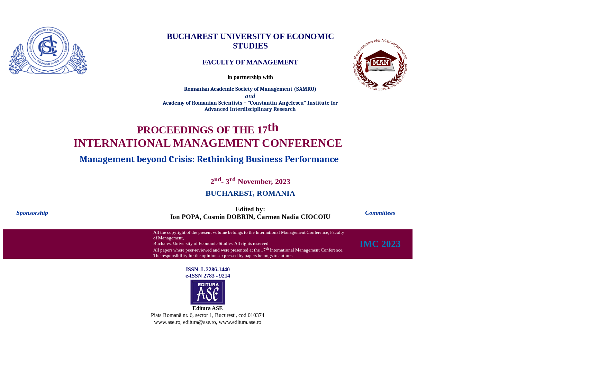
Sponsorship (32, 212)
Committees (380, 212)
